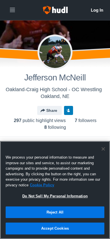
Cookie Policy (42, 185)
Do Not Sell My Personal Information (55, 196)
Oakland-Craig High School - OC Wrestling (54, 89)
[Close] (103, 149)
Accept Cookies (55, 228)
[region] (55, 190)
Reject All (55, 212)
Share (51, 110)
